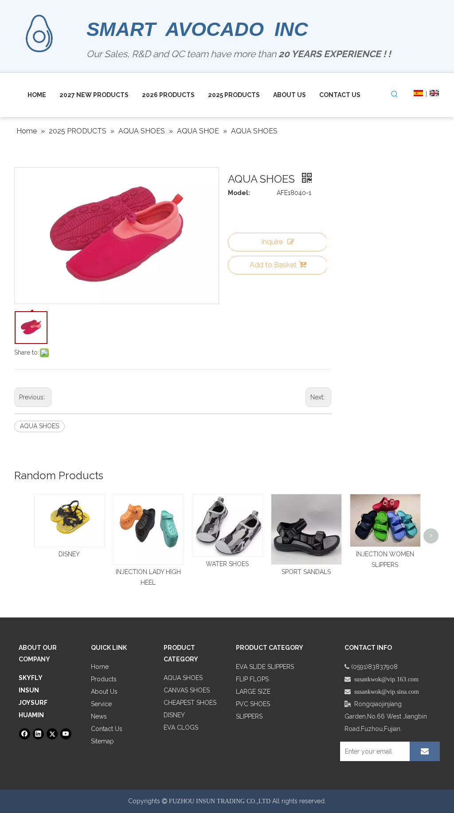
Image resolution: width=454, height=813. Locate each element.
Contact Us (106, 728)
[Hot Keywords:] (394, 94)
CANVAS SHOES (187, 690)
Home (100, 666)
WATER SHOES (227, 563)
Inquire (272, 242)
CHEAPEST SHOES (190, 702)
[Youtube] (65, 733)
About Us (104, 691)
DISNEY (69, 554)
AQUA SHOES (39, 426)
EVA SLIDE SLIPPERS (265, 666)
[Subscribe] (425, 751)
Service (101, 703)
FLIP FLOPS (252, 679)
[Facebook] (24, 733)
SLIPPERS (249, 716)
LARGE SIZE (253, 691)
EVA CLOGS (181, 727)
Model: (239, 192)
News (99, 716)
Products (104, 679)
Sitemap (102, 741)
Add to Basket (273, 265)
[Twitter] (52, 733)
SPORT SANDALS (306, 571)
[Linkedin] (38, 733)
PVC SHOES (253, 703)
